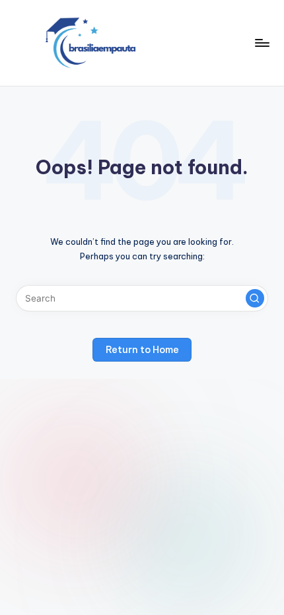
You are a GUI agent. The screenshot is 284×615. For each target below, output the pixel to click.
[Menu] (261, 42)
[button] (255, 298)
